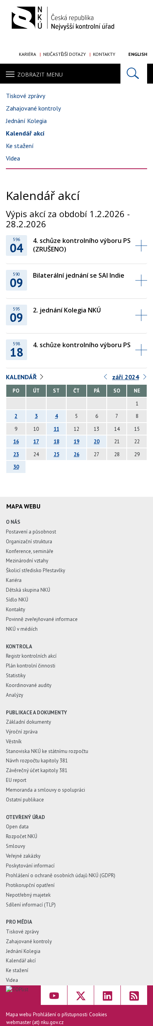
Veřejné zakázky (23, 856)
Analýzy (14, 695)
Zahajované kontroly (33, 108)
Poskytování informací (30, 865)
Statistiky (16, 675)
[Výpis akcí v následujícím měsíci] (145, 378)
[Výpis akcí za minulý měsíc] (106, 378)
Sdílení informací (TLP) (31, 904)
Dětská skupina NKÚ (28, 590)
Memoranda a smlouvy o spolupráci (45, 790)
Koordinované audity (28, 685)
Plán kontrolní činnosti (30, 665)
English (137, 54)
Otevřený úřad (25, 817)
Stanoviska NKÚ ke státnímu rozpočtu (47, 751)
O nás (13, 522)
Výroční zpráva (22, 731)
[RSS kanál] (134, 995)
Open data (17, 826)
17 (36, 441)
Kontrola (19, 646)
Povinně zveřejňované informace (42, 619)
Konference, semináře (29, 551)
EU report (16, 780)
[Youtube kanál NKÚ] (54, 995)
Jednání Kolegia (26, 121)
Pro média (19, 922)
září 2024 (125, 377)
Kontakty (104, 54)
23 (16, 454)
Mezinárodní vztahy (27, 560)
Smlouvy (15, 846)
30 (16, 467)
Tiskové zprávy (25, 96)
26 (76, 454)
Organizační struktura (29, 541)
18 (56, 441)
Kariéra (27, 54)
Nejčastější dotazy (64, 54)
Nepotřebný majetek (28, 895)
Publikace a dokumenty (36, 712)
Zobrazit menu (40, 74)
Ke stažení (20, 146)
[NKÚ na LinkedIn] (107, 995)
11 (56, 429)
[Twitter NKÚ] (80, 995)
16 (16, 441)
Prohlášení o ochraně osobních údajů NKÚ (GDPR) (60, 875)
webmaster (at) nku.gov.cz (35, 1022)
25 (56, 454)
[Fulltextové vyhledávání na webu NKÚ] (133, 74)
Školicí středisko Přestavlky (35, 570)
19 (76, 441)
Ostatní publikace (25, 799)
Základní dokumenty (28, 722)
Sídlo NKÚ (17, 599)
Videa (13, 158)
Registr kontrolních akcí (31, 656)
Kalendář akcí (25, 133)
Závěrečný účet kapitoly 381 (36, 770)
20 (96, 441)
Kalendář (21, 377)
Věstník (14, 741)
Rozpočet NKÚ (21, 836)
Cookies (98, 1014)
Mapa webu (18, 1014)
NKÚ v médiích (22, 629)
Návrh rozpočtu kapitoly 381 (37, 760)
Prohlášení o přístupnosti (60, 1014)
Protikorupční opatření (30, 885)
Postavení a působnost (31, 531)
